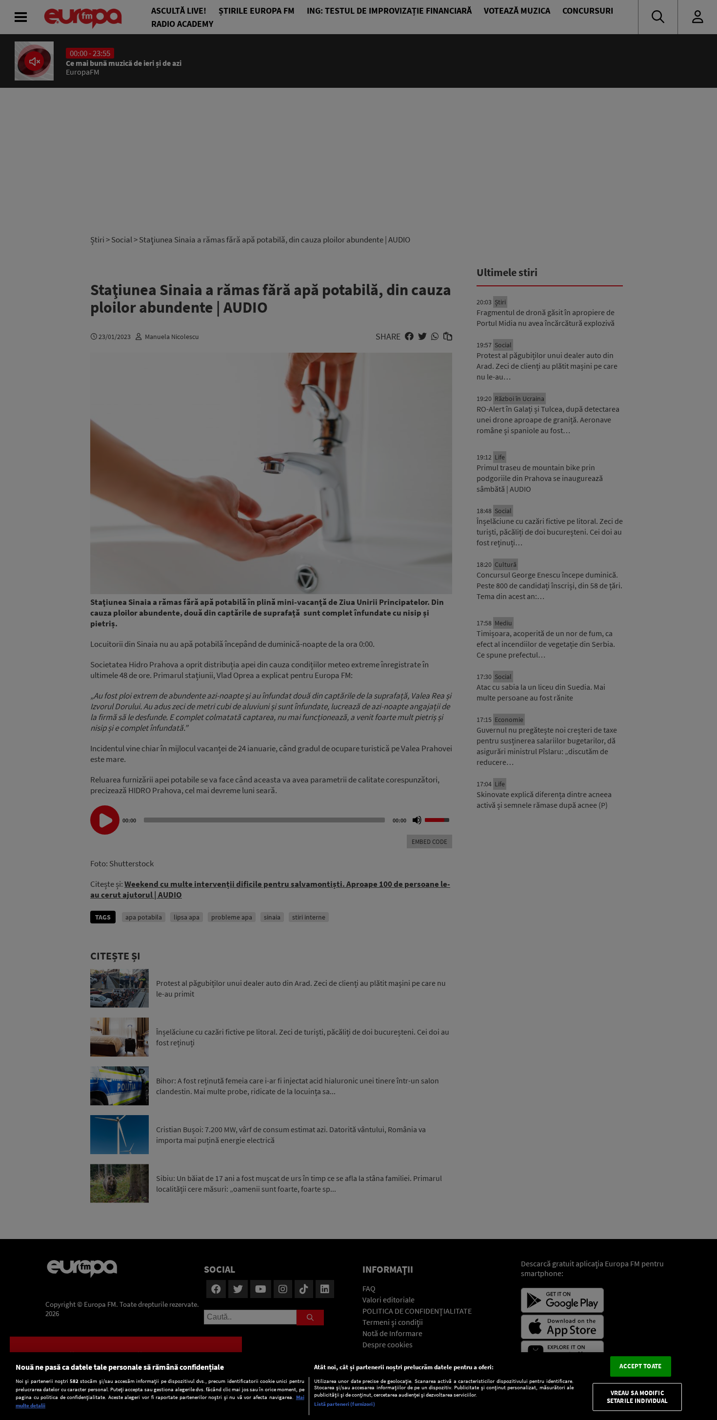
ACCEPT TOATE (640, 1366)
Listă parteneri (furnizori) (344, 1403)
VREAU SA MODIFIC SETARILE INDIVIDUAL (637, 1397)
